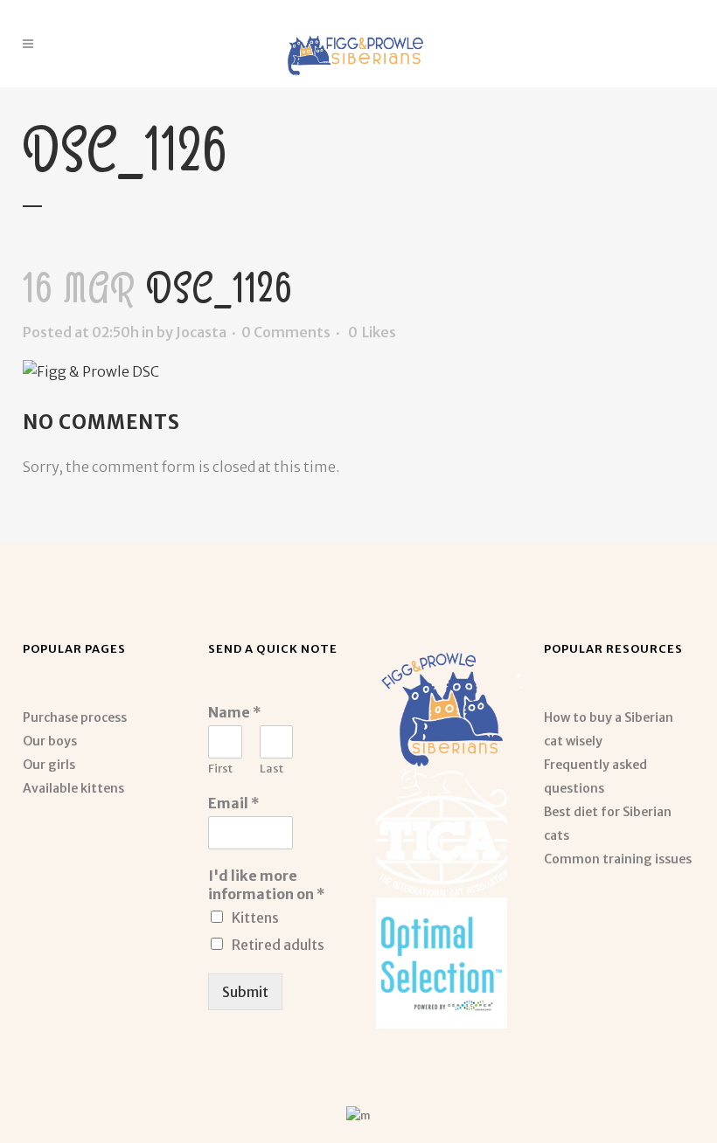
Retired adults (278, 944)
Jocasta (201, 332)
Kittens (255, 917)
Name (234, 712)
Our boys (50, 741)
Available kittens (73, 788)
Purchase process (75, 717)
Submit (245, 992)
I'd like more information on (266, 885)
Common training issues (618, 859)
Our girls (49, 764)
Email (234, 803)
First (220, 769)
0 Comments (286, 332)
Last (271, 769)
